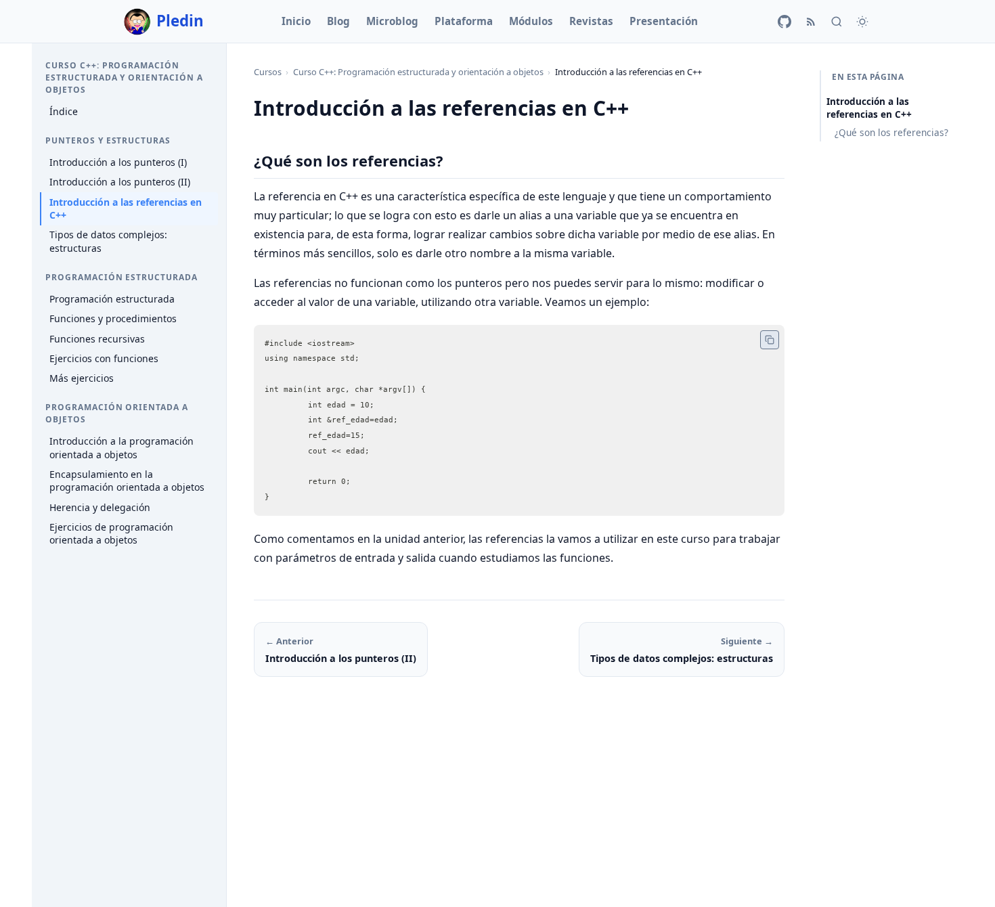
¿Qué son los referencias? (891, 132)
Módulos (531, 21)
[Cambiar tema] (862, 21)
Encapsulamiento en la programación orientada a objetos (126, 481)
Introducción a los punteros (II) (119, 181)
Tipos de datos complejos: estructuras (108, 241)
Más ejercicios (81, 378)
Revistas (591, 21)
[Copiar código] (769, 339)
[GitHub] (784, 21)
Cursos (268, 72)
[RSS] (811, 21)
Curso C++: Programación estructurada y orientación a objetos (418, 72)
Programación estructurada (112, 298)
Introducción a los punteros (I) (118, 162)
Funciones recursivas (97, 338)
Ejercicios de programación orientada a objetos (111, 534)
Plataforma (464, 21)
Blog (338, 21)
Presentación (663, 21)
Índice (63, 111)
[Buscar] (836, 21)
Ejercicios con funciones (103, 357)
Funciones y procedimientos (113, 318)
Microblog (392, 21)
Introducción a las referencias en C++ (125, 208)
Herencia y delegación (99, 506)
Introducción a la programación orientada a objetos (121, 448)
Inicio (296, 21)
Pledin (180, 20)
